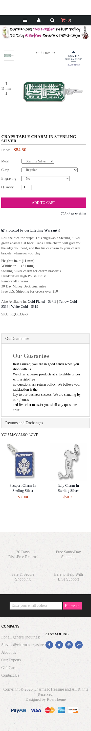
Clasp (5, 170)
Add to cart (43, 203)
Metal (5, 161)
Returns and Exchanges (24, 423)
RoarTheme (56, 699)
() (68, 20)
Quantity (7, 187)
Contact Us (10, 675)
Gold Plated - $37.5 (42, 301)
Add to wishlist (75, 214)
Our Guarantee (17, 338)
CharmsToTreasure (49, 689)
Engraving (8, 178)
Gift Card (8, 667)
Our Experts (11, 660)
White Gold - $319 (24, 307)
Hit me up (72, 606)
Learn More (73, 65)
